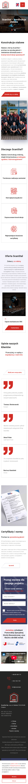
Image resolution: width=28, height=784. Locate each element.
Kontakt (14, 728)
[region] (14, 772)
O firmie (14, 721)
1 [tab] (11, 30)
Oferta (14, 723)
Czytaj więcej (15, 328)
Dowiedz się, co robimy (11, 94)
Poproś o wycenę (14, 731)
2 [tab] (14, 30)
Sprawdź (11, 565)
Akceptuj (14, 776)
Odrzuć (14, 781)
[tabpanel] (14, 21)
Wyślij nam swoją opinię (15, 372)
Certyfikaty (14, 726)
